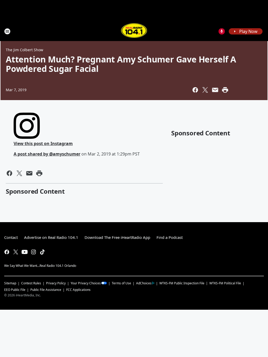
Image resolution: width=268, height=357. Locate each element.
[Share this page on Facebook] (195, 90)
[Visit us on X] (16, 252)
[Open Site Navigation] (7, 31)
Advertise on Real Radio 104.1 (51, 237)
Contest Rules (31, 283)
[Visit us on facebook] (7, 252)
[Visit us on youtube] (24, 252)
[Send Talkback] (222, 31)
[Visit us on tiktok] (42, 252)
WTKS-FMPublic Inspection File (181, 283)
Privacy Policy (56, 283)
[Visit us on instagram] (33, 252)
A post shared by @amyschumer (47, 154)
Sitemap (10, 283)
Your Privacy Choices (86, 283)
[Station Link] (134, 31)
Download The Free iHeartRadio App (117, 237)
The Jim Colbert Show (24, 49)
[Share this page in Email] (215, 90)
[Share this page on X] (205, 90)
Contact (11, 237)
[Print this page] (225, 90)
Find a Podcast (170, 237)
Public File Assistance (45, 289)
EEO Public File (14, 289)
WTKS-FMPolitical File (225, 283)
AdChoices (144, 283)
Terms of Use (121, 283)
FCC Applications (78, 289)
